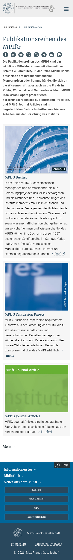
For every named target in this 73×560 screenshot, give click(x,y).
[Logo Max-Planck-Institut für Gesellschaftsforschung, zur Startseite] (29, 8)
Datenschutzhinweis (48, 544)
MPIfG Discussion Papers (25, 314)
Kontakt (36, 489)
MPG (36, 507)
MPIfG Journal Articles (22, 416)
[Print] (59, 55)
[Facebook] (5, 55)
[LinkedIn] (13, 55)
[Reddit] (21, 55)
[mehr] (59, 254)
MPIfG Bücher (16, 177)
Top (65, 465)
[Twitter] (28, 55)
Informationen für (18, 469)
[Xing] (44, 55)
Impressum (18, 544)
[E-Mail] (51, 55)
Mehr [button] (7, 447)
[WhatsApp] (36, 55)
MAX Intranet (36, 498)
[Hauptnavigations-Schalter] (66, 9)
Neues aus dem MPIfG (21, 482)
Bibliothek (12, 476)
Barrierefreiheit (37, 516)
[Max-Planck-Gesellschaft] (20, 533)
